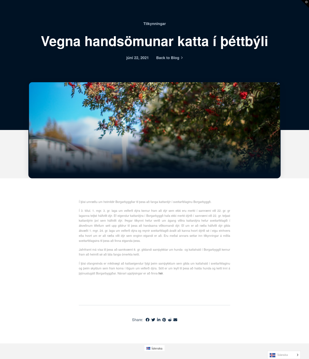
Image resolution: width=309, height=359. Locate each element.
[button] (305, 4)
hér (160, 273)
